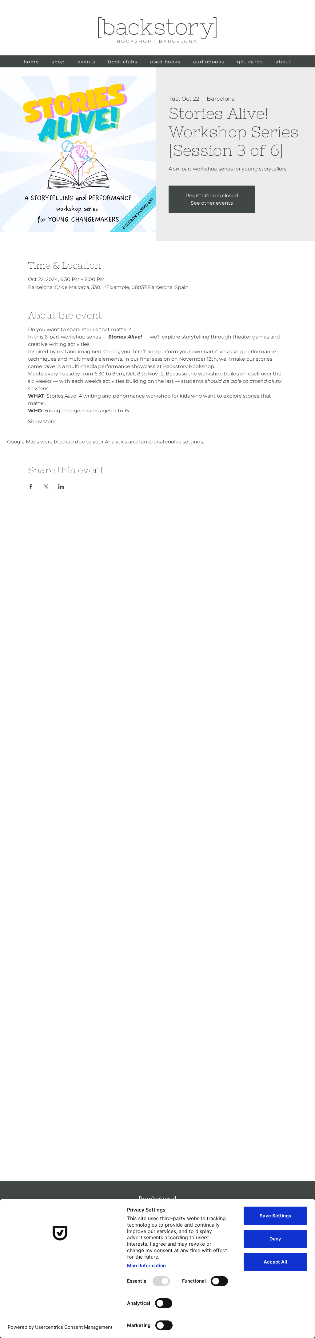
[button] (165, 62)
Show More (42, 421)
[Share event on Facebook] (31, 486)
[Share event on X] (46, 486)
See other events (212, 203)
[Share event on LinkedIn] (61, 486)
